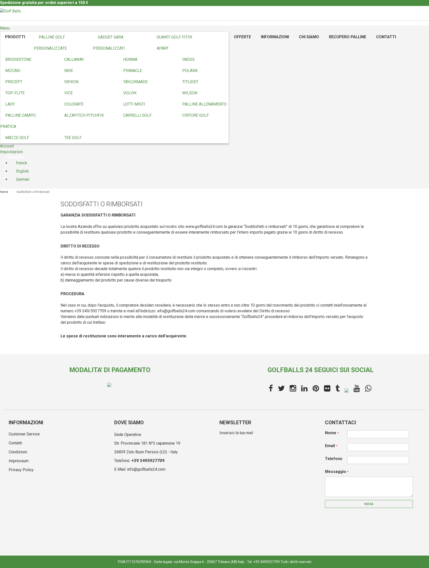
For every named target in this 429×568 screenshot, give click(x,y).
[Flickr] (327, 388)
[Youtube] (357, 388)
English (22, 171)
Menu (5, 28)
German (22, 179)
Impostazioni (11, 151)
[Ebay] (347, 390)
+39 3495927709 (148, 460)
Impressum (19, 461)
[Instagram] (293, 388)
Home (4, 192)
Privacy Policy (21, 469)
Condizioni (18, 452)
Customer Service (24, 434)
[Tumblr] (337, 388)
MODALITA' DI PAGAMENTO (109, 370)
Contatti (15, 443)
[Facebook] (271, 388)
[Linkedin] (304, 388)
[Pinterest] (316, 388)
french (21, 163)
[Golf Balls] (10, 11)
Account (7, 146)
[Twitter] (281, 388)
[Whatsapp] (368, 388)
